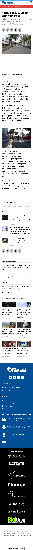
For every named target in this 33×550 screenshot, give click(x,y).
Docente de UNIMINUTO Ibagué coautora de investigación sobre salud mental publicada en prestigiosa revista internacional (19, 230)
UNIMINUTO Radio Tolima (13, 74)
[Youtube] (22, 377)
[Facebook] (3, 30)
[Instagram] (14, 377)
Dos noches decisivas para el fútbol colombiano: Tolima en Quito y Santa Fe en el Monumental (9, 351)
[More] (24, 251)
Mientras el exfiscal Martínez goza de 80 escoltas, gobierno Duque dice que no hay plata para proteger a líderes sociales (15, 275)
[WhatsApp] (7, 30)
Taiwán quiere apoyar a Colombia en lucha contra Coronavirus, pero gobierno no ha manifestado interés (16, 267)
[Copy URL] (19, 30)
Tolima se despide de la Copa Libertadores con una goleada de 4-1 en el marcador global (24, 332)
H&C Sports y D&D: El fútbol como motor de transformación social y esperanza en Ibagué (20, 241)
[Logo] (8, 3)
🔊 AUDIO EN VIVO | (24, 6)
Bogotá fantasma (7, 292)
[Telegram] (15, 30)
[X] (11, 30)
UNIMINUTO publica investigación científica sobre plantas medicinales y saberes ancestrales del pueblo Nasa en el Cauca (9, 333)
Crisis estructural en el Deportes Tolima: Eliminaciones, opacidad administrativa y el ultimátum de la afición (8, 312)
